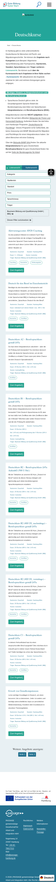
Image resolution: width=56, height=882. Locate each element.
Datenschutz (28, 829)
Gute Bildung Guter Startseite (11, 5)
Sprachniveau (13, 199)
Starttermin (11, 180)
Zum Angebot (16, 270)
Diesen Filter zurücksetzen (18, 220)
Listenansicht (14, 168)
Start (8, 45)
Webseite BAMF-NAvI (22, 142)
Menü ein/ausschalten (49, 4)
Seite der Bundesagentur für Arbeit (26, 152)
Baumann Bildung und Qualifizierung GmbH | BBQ (25, 212)
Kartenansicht (31, 168)
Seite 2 (32, 754)
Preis (9, 193)
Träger (10, 205)
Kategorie (11, 174)
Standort (10, 187)
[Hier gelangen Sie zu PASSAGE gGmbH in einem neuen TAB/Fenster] (15, 816)
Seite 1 (22, 754)
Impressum (27, 826)
